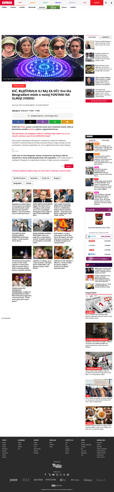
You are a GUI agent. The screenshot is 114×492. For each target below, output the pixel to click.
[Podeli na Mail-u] (67, 122)
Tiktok (51, 446)
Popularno (105, 140)
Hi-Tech (67, 451)
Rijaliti (19, 442)
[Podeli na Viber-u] (43, 122)
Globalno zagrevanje (86, 444)
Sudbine (73, 7)
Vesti (4, 440)
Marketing (99, 446)
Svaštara (52, 444)
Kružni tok (45, 178)
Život (66, 442)
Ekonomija (31, 7)
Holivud (20, 446)
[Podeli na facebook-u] (18, 122)
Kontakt (99, 444)
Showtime (36, 453)
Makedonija (84, 453)
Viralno (53, 440)
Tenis (35, 446)
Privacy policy (100, 455)
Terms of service (101, 457)
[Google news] (68, 474)
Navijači (36, 451)
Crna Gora (83, 451)
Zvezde (20, 444)
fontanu (31, 129)
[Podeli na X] (30, 122)
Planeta (83, 442)
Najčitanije (92, 37)
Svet (83, 440)
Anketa (28, 183)
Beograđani (18, 183)
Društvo (13, 7)
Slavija (22, 127)
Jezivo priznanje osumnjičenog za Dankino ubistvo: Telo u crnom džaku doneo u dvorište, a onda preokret (103, 93)
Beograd (42, 7)
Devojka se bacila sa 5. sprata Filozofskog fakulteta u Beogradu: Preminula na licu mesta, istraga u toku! (102, 57)
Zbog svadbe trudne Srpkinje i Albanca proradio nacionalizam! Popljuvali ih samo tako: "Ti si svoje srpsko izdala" (98, 372)
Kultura (67, 453)
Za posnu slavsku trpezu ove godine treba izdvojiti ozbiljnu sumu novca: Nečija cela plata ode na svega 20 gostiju (98, 427)
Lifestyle (69, 440)
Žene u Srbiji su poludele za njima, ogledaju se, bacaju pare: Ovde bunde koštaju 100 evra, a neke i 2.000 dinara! (99, 399)
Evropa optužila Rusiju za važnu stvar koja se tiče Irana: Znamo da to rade (103, 43)
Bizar (51, 442)
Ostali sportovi (37, 448)
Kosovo (64, 7)
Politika (4, 7)
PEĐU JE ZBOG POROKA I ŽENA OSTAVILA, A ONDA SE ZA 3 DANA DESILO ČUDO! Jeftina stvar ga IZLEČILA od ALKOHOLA (103, 81)
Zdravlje (67, 448)
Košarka (36, 444)
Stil (66, 444)
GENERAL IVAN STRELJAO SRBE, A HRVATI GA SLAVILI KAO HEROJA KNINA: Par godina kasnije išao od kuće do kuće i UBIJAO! (99, 344)
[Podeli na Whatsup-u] (55, 122)
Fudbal (35, 442)
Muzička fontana (20, 178)
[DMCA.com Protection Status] (57, 486)
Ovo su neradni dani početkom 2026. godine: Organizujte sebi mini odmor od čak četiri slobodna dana (99, 316)
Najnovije (105, 37)
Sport (36, 440)
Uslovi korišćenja (101, 451)
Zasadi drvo (5, 453)
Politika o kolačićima (102, 448)
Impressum (99, 442)
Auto (82, 455)
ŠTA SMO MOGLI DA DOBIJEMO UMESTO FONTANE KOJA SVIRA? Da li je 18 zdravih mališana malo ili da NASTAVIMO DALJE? (40, 135)
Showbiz (21, 440)
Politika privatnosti (101, 453)
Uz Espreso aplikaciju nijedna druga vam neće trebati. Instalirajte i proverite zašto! (41, 171)
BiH (82, 448)
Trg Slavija (33, 178)
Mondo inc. (101, 440)
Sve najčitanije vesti (99, 101)
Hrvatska (83, 446)
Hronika (22, 7)
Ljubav (67, 446)
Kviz (19, 448)
